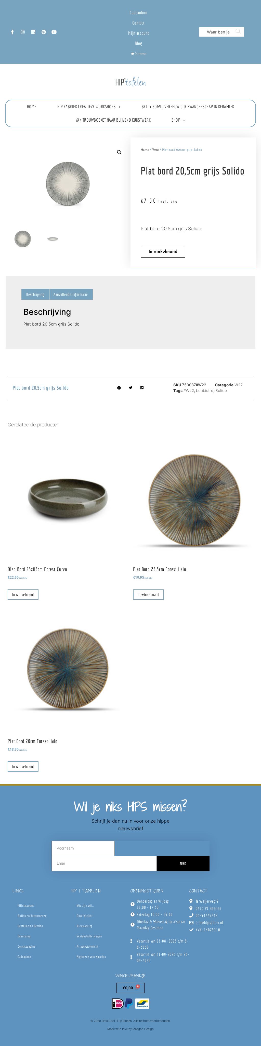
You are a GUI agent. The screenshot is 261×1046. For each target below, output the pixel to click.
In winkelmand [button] (23, 594)
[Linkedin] (33, 32)
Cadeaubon (138, 12)
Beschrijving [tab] (35, 294)
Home (31, 106)
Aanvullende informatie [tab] (71, 294)
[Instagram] (22, 32)
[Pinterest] (43, 32)
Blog (138, 43)
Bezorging (24, 936)
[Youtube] (54, 32)
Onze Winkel (84, 916)
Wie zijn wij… (85, 906)
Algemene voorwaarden (91, 957)
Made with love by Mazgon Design (130, 1029)
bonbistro (204, 390)
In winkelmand (163, 252)
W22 (155, 150)
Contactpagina (26, 946)
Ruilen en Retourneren (32, 916)
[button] (119, 152)
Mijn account (138, 33)
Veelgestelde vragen (89, 936)
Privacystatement (87, 946)
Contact (138, 23)
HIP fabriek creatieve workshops (86, 106)
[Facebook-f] (12, 32)
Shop (176, 120)
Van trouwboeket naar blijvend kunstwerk (113, 120)
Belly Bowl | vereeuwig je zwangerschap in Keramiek (188, 106)
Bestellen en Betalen (30, 926)
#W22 (189, 390)
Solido (221, 390)
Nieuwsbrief (84, 926)
